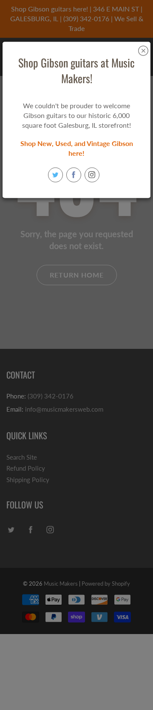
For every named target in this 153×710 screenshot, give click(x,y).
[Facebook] (73, 174)
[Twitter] (55, 174)
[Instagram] (92, 174)
